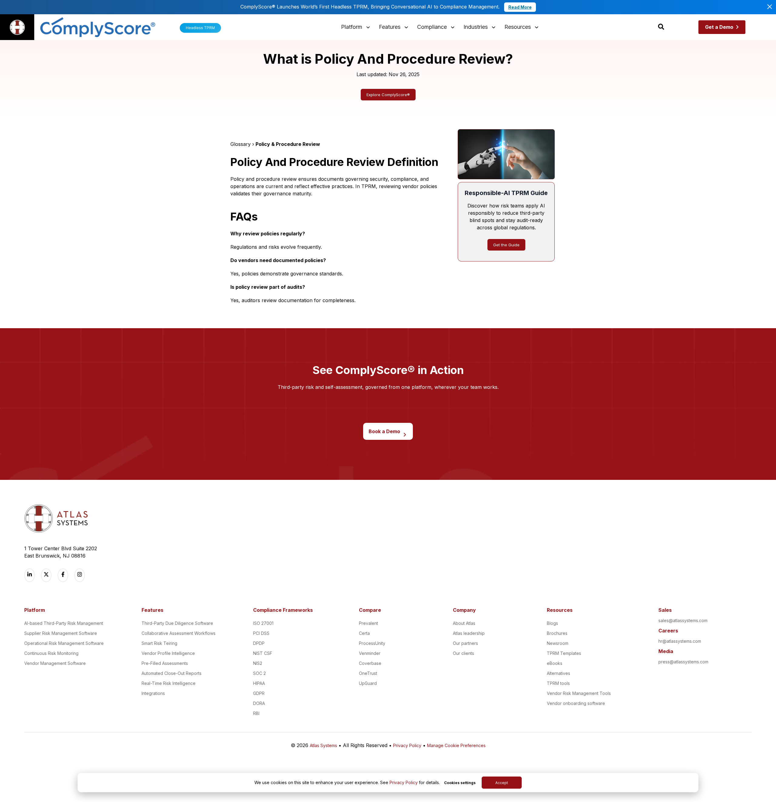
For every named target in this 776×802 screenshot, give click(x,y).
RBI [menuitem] (256, 713)
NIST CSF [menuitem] (262, 653)
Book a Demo (384, 431)
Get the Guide (506, 244)
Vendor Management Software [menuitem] (55, 663)
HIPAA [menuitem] (259, 683)
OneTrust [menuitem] (368, 673)
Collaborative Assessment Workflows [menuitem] (179, 633)
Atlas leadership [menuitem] (469, 633)
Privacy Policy (404, 782)
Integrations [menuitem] (153, 693)
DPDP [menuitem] (259, 643)
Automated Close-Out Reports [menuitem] (172, 673)
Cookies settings (460, 782)
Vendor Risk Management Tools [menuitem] (579, 693)
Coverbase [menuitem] (370, 663)
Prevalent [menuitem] (368, 623)
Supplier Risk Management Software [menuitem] (60, 633)
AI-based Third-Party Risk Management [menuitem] (63, 623)
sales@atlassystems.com (682, 620)
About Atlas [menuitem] (464, 623)
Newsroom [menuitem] (557, 643)
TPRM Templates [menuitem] (564, 653)
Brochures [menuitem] (557, 633)
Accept (501, 782)
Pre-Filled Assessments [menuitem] (165, 663)
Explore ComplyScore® (388, 94)
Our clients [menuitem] (463, 653)
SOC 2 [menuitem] (259, 673)
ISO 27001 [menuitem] (263, 623)
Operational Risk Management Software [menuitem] (64, 643)
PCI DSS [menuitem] (261, 633)
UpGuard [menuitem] (368, 683)
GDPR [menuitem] (259, 693)
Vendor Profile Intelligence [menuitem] (168, 653)
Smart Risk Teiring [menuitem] (159, 643)
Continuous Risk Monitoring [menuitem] (51, 653)
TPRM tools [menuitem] (558, 683)
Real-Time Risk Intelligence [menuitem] (169, 683)
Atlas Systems (323, 745)
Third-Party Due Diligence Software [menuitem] (177, 623)
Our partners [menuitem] (465, 643)
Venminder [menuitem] (369, 653)
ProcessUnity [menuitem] (372, 643)
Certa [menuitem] (364, 633)
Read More (520, 7)
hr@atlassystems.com (679, 641)
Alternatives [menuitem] (558, 673)
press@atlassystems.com (683, 661)
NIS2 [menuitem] (257, 663)
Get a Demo (719, 27)
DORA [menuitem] (259, 703)
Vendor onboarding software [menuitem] (576, 703)
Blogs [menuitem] (552, 623)
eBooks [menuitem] (554, 663)
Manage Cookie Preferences (456, 745)
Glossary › (243, 144)
